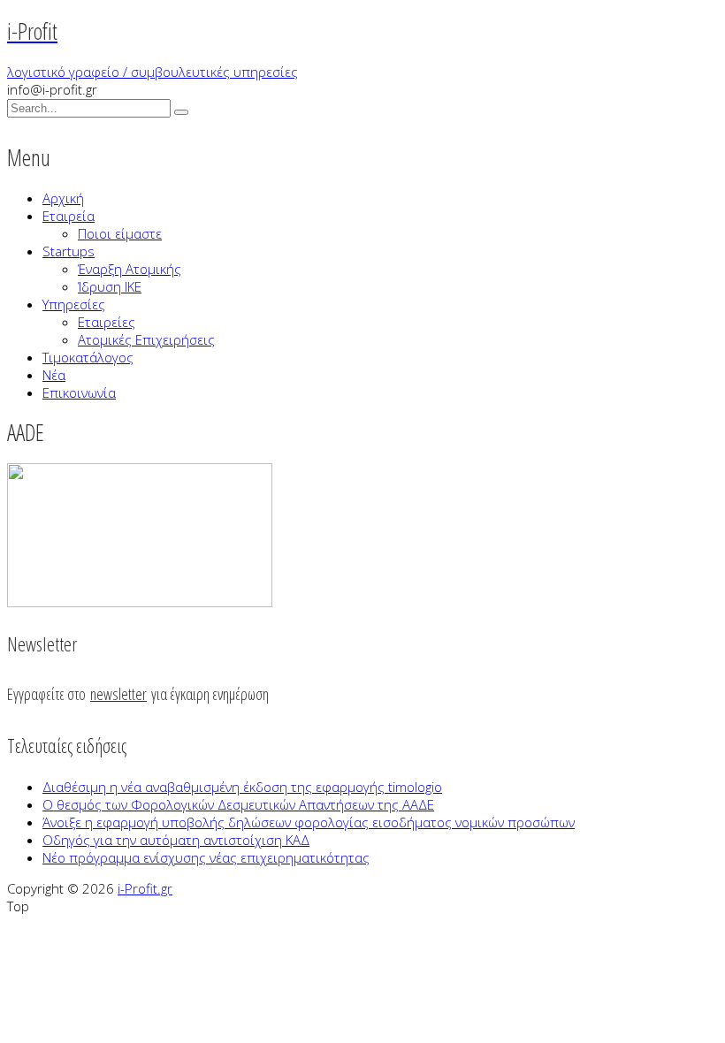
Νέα (53, 375)
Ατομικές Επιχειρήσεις (146, 339)
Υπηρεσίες (73, 304)
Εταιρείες (106, 322)
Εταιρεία (68, 216)
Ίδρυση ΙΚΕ (109, 286)
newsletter (118, 693)
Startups (68, 251)
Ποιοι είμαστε (120, 233)
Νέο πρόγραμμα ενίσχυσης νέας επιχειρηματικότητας (206, 857)
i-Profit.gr (145, 888)
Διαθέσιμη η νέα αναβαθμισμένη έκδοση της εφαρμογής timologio (242, 787)
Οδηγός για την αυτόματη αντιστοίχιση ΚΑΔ (175, 840)
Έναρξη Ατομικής (129, 269)
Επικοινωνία (79, 392)
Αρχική (63, 198)
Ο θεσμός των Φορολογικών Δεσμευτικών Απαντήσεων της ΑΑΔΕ (238, 804)
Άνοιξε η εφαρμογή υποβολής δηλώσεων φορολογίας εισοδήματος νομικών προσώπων (308, 822)
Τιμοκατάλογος (88, 357)
